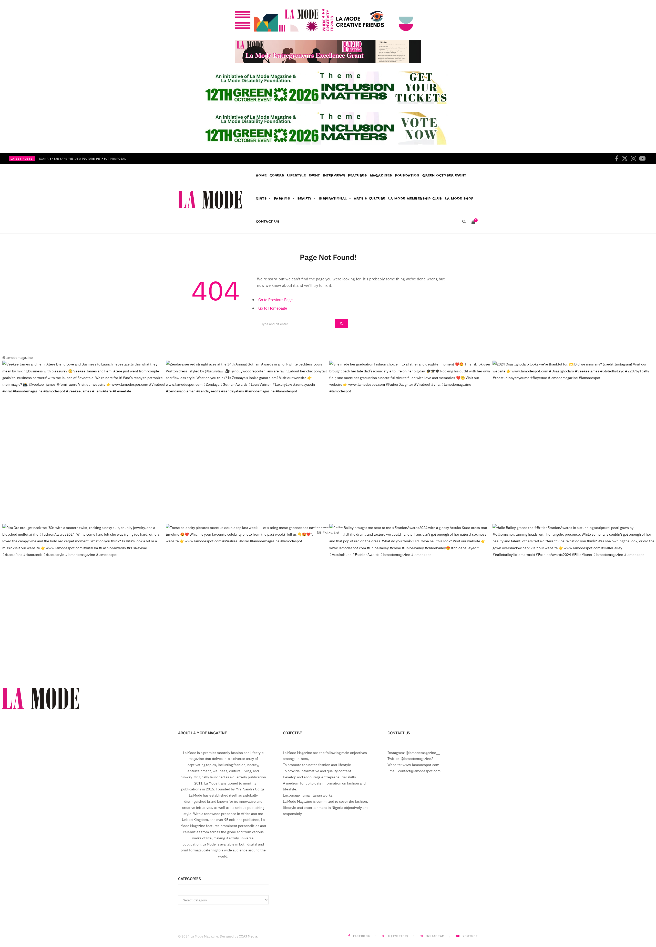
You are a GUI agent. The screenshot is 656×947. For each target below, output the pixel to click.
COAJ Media (248, 936)
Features (357, 175)
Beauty (305, 198)
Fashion (282, 198)
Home (261, 175)
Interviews (334, 175)
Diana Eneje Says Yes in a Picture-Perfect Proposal (82, 158)
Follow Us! (330, 532)
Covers (277, 175)
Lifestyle (296, 175)
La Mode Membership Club (415, 198)
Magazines (381, 175)
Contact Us (268, 221)
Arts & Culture (369, 198)
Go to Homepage (272, 308)
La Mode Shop (459, 198)
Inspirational (333, 198)
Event (314, 175)
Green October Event (444, 175)
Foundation (407, 175)
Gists (261, 198)
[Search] (464, 221)
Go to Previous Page (275, 299)
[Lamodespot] (210, 200)
